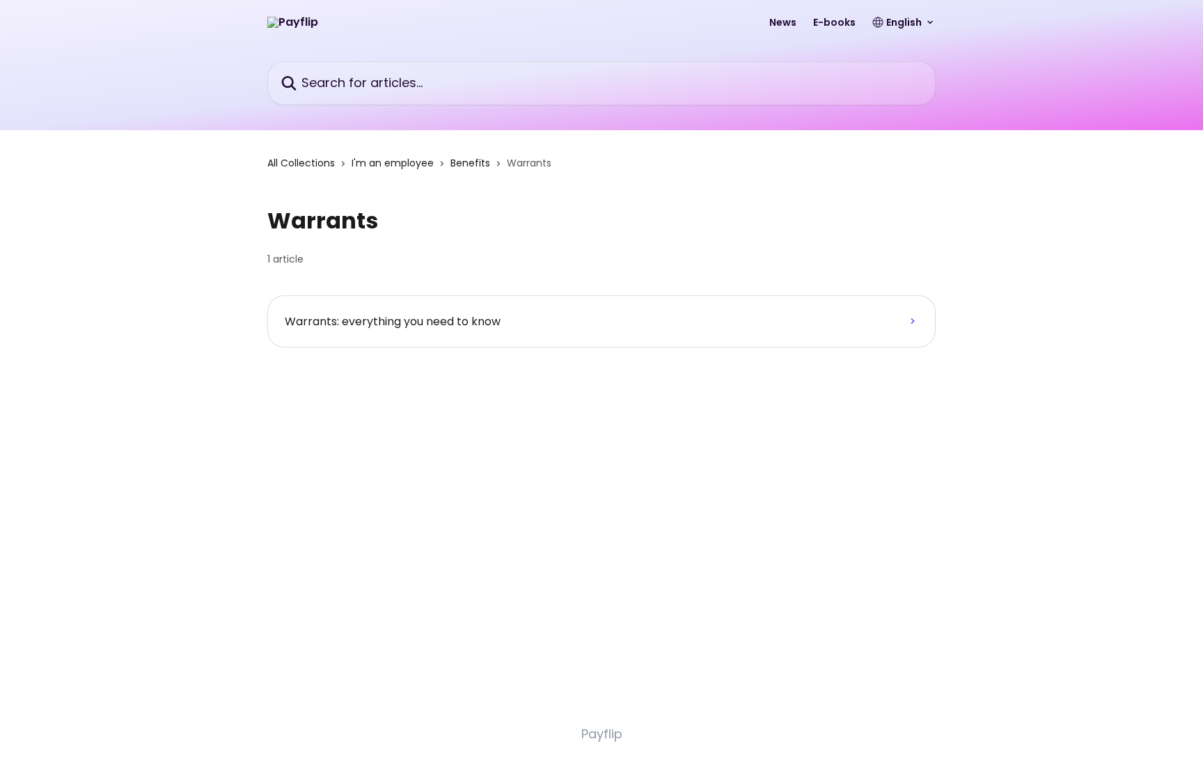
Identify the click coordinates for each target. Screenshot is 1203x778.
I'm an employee (393, 163)
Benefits (470, 163)
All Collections (301, 163)
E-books (834, 22)
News (782, 22)
